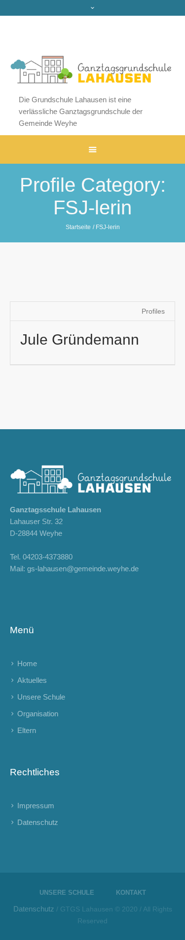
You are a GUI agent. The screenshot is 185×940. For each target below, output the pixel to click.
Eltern (26, 730)
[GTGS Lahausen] (92, 55)
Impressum (35, 805)
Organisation (37, 713)
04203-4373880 (48, 557)
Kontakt (131, 892)
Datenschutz (37, 822)
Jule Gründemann (79, 339)
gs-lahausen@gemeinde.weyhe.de (83, 568)
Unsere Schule (41, 697)
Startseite (78, 227)
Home (27, 663)
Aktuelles (32, 680)
